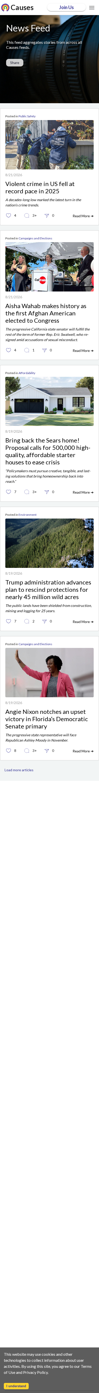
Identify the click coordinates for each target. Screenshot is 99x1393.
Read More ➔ (83, 216)
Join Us (66, 7)
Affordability (27, 373)
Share (14, 62)
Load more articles (19, 770)
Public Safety (27, 116)
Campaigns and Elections (35, 238)
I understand (16, 1386)
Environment (28, 515)
